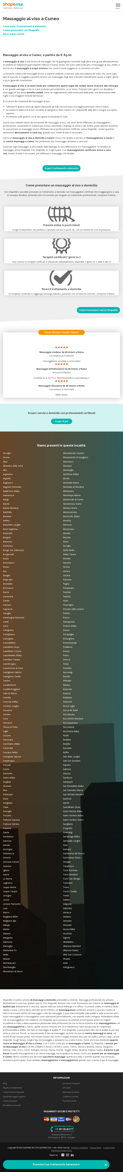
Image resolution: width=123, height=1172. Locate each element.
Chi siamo (67, 1088)
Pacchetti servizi (69, 1101)
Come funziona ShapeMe (13, 1092)
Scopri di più (61, 421)
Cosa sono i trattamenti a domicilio (24, 26)
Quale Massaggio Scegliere (14, 1096)
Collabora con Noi (70, 1096)
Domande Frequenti (71, 1083)
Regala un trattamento (12, 1088)
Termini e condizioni (79, 1147)
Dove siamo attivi (13, 34)
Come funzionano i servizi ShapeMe (98, 310)
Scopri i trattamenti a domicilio (61, 168)
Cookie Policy (109, 1147)
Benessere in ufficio (71, 1092)
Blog (5, 1083)
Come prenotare (10, 1101)
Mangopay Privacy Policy (61, 1150)
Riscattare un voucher (12, 1105)
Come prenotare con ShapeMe (21, 30)
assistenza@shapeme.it (62, 1134)
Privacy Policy (95, 1147)
